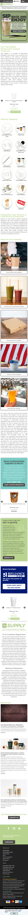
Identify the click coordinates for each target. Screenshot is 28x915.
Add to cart (15, 112)
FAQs (4, 855)
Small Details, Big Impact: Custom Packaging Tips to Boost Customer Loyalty (13, 754)
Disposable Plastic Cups (8, 865)
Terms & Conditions (7, 857)
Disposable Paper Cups (8, 867)
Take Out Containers (8, 872)
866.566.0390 (6, 850)
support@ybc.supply (8, 852)
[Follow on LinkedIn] (19, 828)
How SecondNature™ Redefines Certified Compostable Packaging (12, 725)
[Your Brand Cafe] (8, 1)
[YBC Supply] (17, 1)
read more (3, 732)
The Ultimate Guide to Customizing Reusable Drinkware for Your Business (14, 800)
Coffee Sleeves (6, 870)
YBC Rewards (6, 853)
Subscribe (9, 842)
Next (25, 100)
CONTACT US (8, 558)
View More (14, 108)
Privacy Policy (6, 873)
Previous (1, 100)
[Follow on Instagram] (13, 828)
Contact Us (13, 817)
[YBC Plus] (23, 1)
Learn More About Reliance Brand (14, 586)
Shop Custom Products (14, 485)
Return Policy (6, 858)
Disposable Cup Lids (8, 869)
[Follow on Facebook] (8, 828)
